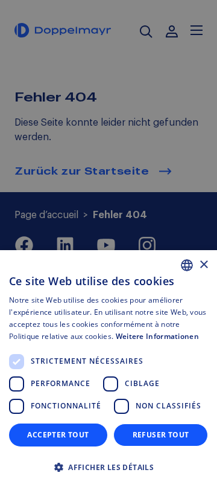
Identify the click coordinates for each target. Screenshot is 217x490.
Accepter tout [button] (58, 435)
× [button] (203, 264)
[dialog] (108, 370)
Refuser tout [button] (161, 435)
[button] (108, 467)
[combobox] (187, 265)
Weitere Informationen (157, 336)
